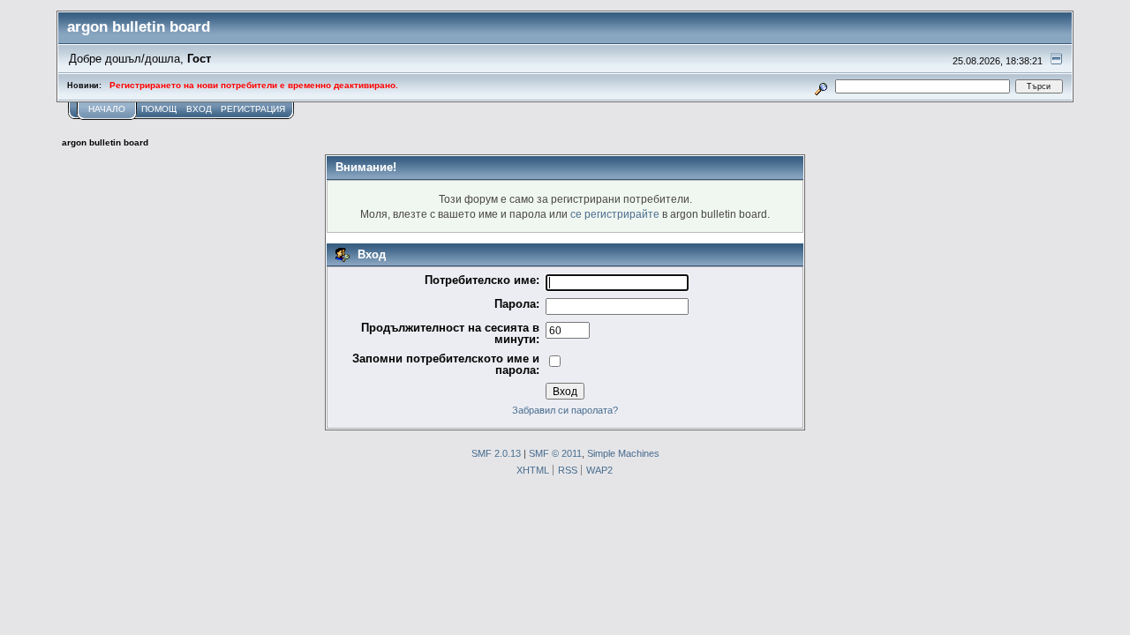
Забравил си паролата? (565, 410)
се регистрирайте (614, 214)
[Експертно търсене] (821, 86)
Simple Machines (623, 453)
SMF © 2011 (555, 453)
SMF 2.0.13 (496, 453)
